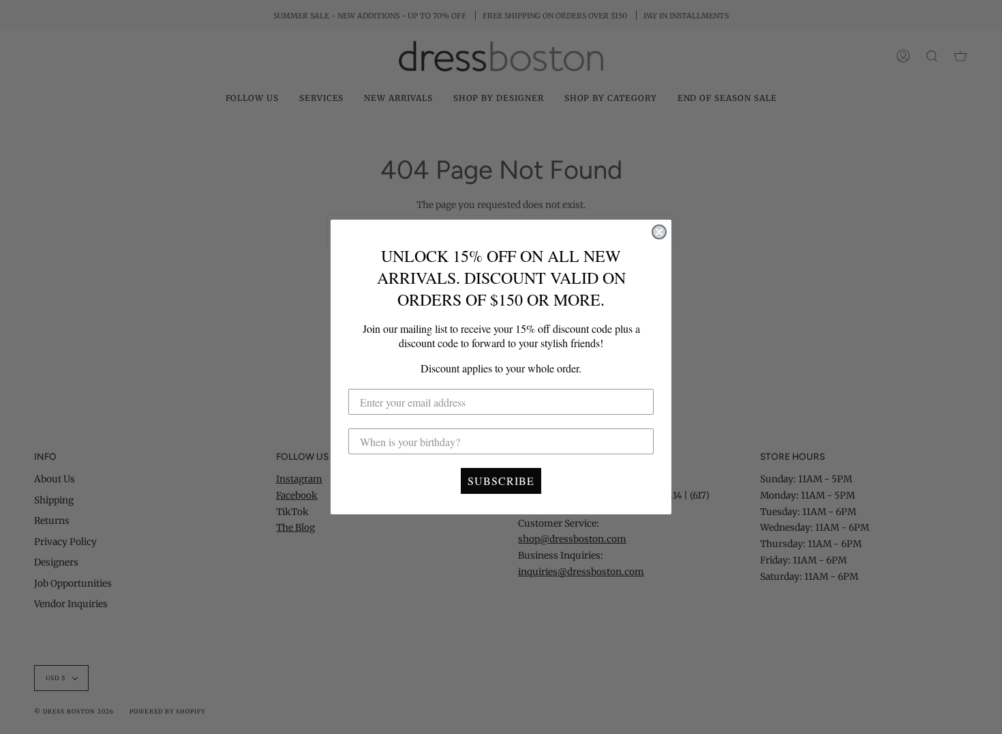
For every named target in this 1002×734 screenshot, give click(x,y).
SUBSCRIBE (501, 480)
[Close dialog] (659, 232)
